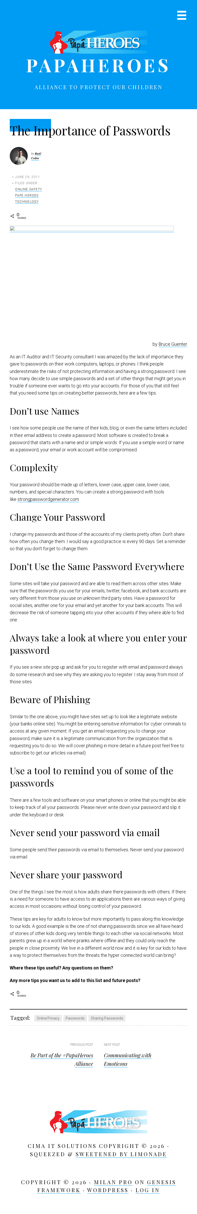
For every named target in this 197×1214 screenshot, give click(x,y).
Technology (27, 201)
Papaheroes (98, 65)
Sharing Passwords (107, 1018)
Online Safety (28, 189)
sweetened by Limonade (121, 1153)
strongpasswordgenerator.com (48, 499)
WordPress (108, 1189)
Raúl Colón (36, 155)
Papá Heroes (26, 195)
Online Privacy (48, 1018)
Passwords (75, 1018)
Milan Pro (113, 1181)
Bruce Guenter (173, 344)
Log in (147, 1189)
